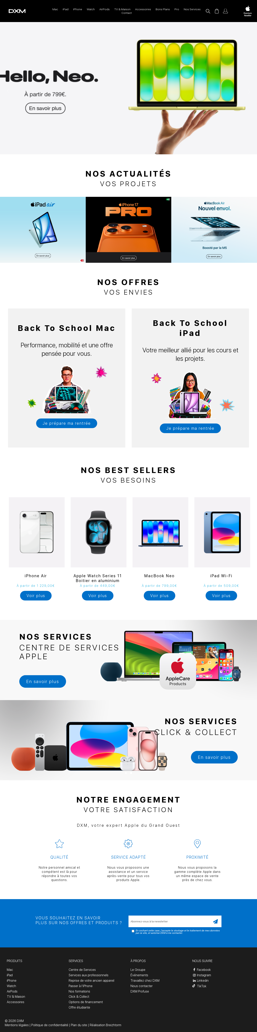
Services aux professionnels (88, 975)
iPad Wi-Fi (221, 575)
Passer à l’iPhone (81, 986)
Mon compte (225, 11)
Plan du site (79, 1025)
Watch (91, 9)
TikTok (201, 986)
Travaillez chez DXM (145, 980)
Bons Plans (163, 9)
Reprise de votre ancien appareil (91, 980)
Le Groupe (138, 970)
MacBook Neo (159, 575)
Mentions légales (17, 1025)
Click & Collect (79, 997)
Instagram (203, 975)
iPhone (77, 9)
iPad (65, 9)
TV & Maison (122, 9)
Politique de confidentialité (49, 1025)
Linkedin (202, 980)
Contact (126, 12)
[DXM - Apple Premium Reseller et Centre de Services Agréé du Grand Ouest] (12, 11)
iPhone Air (36, 575)
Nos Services (192, 9)
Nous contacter (142, 986)
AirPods (104, 9)
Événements (139, 975)
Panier (217, 11)
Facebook (203, 970)
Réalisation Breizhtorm (105, 1025)
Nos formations (79, 991)
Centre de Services (82, 970)
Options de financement (86, 1002)
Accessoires (143, 9)
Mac (55, 9)
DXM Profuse (140, 991)
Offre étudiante (79, 1007)
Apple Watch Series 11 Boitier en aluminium (97, 578)
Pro (176, 9)
